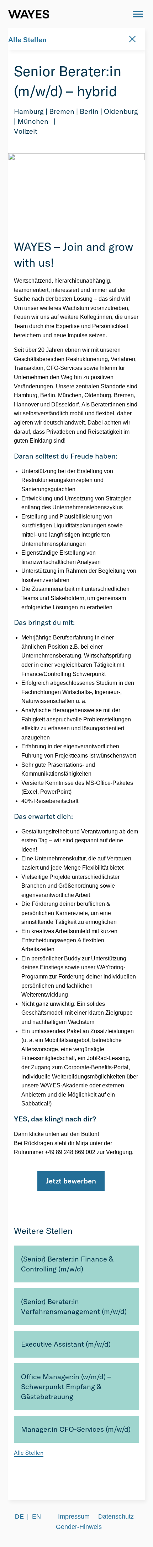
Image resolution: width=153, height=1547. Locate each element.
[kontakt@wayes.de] (117, 14)
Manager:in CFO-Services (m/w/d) (76, 1429)
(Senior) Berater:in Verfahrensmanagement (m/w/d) (74, 1306)
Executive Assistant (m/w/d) (66, 1344)
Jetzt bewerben (71, 1180)
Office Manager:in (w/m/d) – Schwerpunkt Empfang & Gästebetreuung (66, 1386)
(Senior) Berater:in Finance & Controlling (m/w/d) (67, 1263)
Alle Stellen (27, 39)
